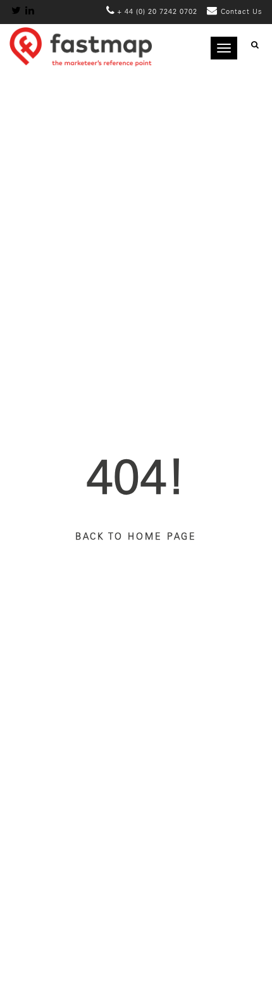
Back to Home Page (136, 537)
